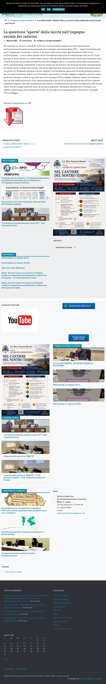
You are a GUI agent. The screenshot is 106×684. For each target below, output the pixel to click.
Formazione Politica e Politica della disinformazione (18, 554)
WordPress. (96, 679)
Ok (43, 9)
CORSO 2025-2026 (60, 599)
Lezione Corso (59, 606)
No (49, 9)
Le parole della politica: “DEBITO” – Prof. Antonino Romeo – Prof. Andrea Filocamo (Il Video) (24, 477)
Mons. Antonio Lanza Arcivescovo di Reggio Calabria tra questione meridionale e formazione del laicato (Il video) (24, 285)
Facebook (9, 669)
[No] (102, 7)
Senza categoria (60, 621)
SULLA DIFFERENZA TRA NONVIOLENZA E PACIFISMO (73, 364)
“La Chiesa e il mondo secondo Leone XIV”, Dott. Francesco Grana (24, 224)
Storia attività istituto (62, 629)
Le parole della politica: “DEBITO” (18, 456)
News (55, 614)
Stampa (56, 625)
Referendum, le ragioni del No (16, 263)
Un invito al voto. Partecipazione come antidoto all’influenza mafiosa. (24, 203)
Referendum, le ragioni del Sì (15, 258)
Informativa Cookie (13, 572)
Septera (84, 679)
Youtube (21, 669)
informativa (58, 9)
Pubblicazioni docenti (22, 20)
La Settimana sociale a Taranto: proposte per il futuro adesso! (23, 533)
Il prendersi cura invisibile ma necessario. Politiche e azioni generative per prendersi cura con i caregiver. (24, 510)
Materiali (57, 610)
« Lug (6, 659)
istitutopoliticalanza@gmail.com (71, 513)
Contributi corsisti (61, 595)
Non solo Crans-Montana (13, 268)
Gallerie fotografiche (62, 603)
